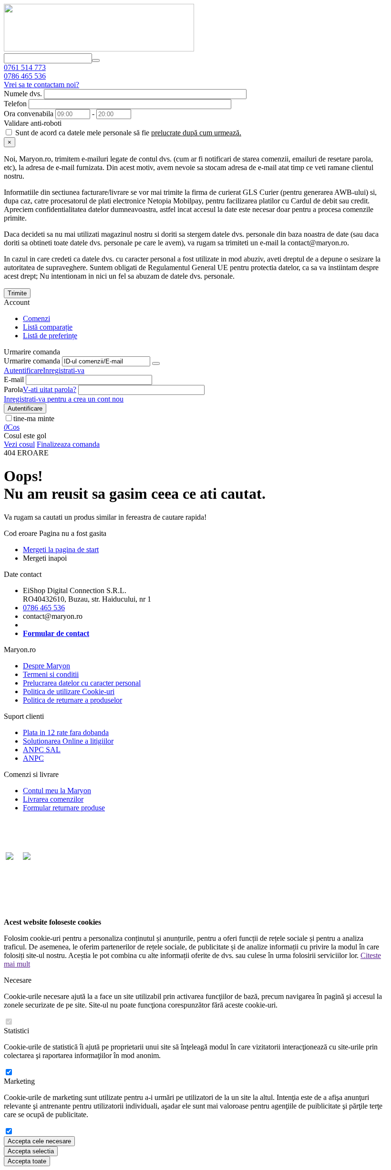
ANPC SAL (42, 750)
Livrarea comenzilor (53, 799)
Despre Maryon (46, 666)
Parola (13, 389)
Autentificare (23, 370)
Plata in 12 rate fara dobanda (66, 732)
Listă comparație (47, 327)
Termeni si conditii (51, 674)
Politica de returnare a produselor (72, 700)
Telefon (15, 104)
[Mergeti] (156, 363)
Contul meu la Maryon (57, 791)
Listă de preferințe (50, 336)
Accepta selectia (31, 1151)
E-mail (14, 379)
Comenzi (36, 318)
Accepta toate (27, 1161)
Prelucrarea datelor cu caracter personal (82, 683)
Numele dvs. (23, 94)
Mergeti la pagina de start (61, 549)
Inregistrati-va (63, 370)
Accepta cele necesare (39, 1141)
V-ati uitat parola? (49, 389)
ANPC (33, 758)
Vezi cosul (19, 444)
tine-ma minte (33, 418)
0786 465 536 (25, 76)
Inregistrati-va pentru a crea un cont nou (63, 399)
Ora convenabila (28, 114)
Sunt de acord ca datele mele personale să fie (127, 133)
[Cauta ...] (96, 60)
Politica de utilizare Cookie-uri (68, 691)
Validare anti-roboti (33, 123)
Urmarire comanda (32, 361)
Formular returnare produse (64, 808)
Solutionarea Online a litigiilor (68, 741)
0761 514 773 (25, 67)
